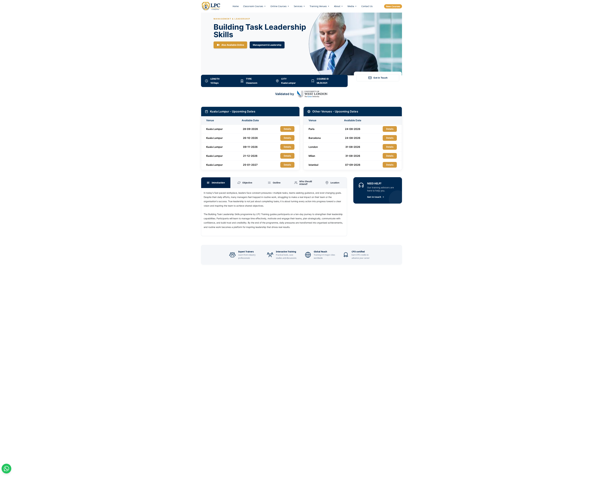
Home (236, 6)
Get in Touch (380, 77)
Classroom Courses (253, 6)
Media (351, 6)
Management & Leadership (267, 45)
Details (287, 129)
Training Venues (318, 6)
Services (298, 6)
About (337, 6)
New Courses (393, 6)
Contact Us (367, 6)
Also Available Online (232, 45)
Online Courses (278, 6)
